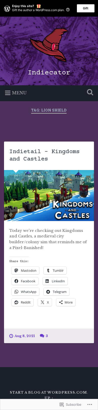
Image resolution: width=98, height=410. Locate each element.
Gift (85, 8)
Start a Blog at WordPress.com (48, 392)
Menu (19, 92)
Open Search (89, 92)
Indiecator (49, 73)
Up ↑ (49, 398)
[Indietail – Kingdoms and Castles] (49, 195)
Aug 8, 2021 (25, 336)
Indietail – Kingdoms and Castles (44, 155)
